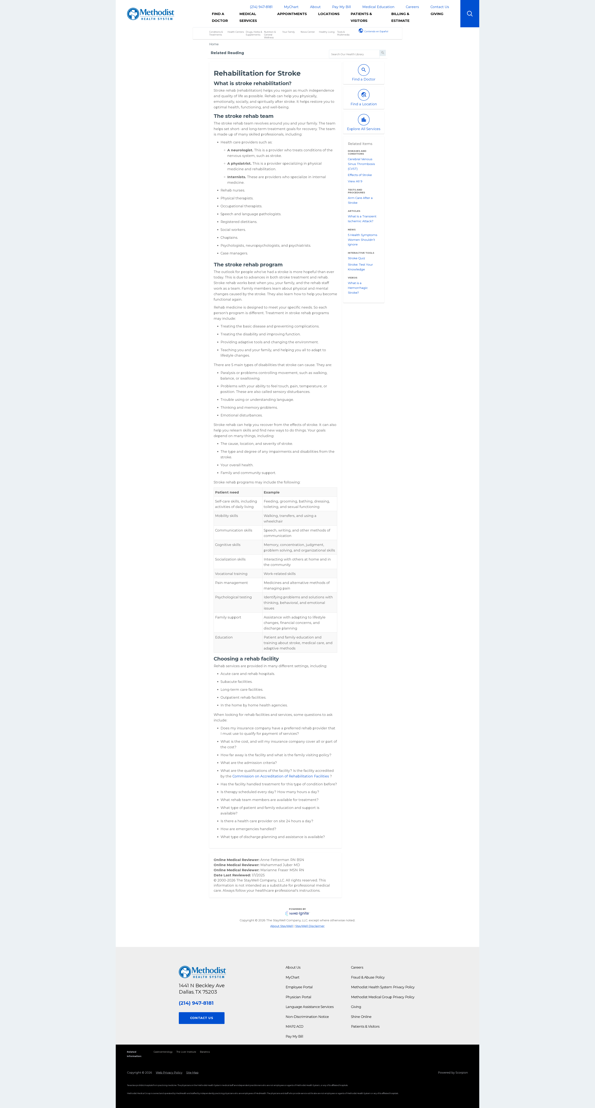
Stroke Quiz (356, 258)
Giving (437, 14)
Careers (412, 7)
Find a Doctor (220, 17)
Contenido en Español (376, 31)
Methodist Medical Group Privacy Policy (382, 997)
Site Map (192, 1072)
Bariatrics (205, 1051)
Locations (328, 14)
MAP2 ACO (294, 1026)
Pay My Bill (341, 7)
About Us (293, 967)
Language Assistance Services (309, 1007)
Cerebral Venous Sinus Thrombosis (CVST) (361, 164)
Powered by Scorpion (453, 1072)
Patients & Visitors (361, 17)
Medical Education (378, 7)
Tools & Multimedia (343, 33)
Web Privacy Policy (169, 1072)
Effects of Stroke (360, 175)
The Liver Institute (186, 1051)
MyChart (291, 7)
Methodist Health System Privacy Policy (383, 987)
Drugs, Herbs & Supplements (254, 33)
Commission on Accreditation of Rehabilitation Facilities (281, 776)
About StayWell (281, 926)
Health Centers (235, 32)
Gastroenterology (163, 1051)
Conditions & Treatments (216, 33)
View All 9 (355, 181)
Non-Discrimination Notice (307, 1017)
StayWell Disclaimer (310, 926)
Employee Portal (299, 987)
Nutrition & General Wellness (270, 35)
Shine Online (361, 1017)
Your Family (288, 32)
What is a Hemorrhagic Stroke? (358, 287)
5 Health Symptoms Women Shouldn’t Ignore (362, 239)
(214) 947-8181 (261, 7)
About (315, 7)
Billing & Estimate (400, 17)
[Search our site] (469, 13)
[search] (354, 54)
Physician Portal (298, 997)
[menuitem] (223, 19)
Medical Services (248, 17)
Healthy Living (327, 32)
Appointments (292, 14)
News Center (308, 32)
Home (214, 44)
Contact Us (439, 7)
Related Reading (227, 53)
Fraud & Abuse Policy (368, 977)
